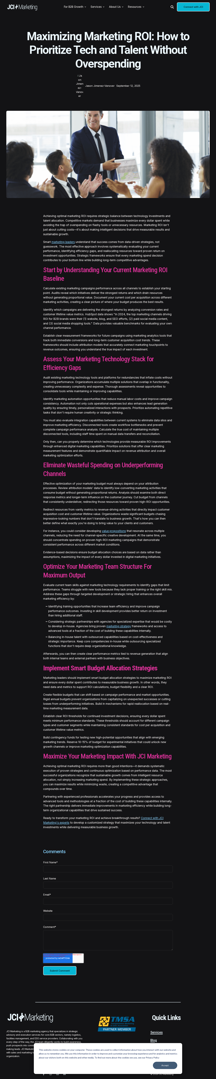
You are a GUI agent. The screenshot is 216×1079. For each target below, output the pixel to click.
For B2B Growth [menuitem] (73, 6)
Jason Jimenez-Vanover (100, 85)
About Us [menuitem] (115, 6)
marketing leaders (63, 242)
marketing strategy (118, 626)
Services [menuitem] (96, 6)
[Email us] (57, 1074)
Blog (153, 1040)
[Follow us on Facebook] (43, 1074)
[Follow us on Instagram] (50, 1074)
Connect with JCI (193, 6)
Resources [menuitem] (134, 6)
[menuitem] (85, 6)
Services (156, 1032)
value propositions (114, 531)
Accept (165, 1065)
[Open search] (172, 7)
